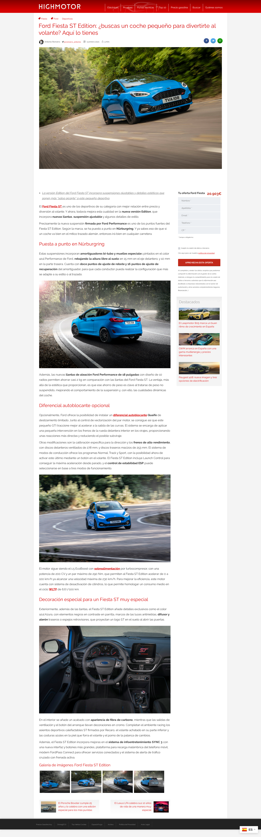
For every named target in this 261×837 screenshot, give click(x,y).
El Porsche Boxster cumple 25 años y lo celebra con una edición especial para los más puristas (77, 806)
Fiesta (44, 19)
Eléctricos (112, 7)
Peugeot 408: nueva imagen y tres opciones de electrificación (198, 379)
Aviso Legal (145, 824)
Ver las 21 (156, 783)
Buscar (197, 7)
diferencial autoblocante (130, 415)
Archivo (111, 824)
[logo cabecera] (60, 6)
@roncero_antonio (72, 42)
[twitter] (213, 40)
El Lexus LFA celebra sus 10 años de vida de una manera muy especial (132, 806)
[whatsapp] (220, 40)
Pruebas (127, 7)
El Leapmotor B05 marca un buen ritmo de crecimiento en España (198, 325)
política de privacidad (206, 253)
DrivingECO (61, 824)
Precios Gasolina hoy (44, 824)
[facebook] (206, 40)
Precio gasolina (179, 7)
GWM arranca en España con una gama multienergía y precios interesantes (197, 352)
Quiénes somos (214, 7)
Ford (56, 19)
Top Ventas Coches (79, 824)
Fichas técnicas (145, 7)
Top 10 (162, 7)
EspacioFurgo (97, 824)
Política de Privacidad (127, 824)
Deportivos (67, 19)
